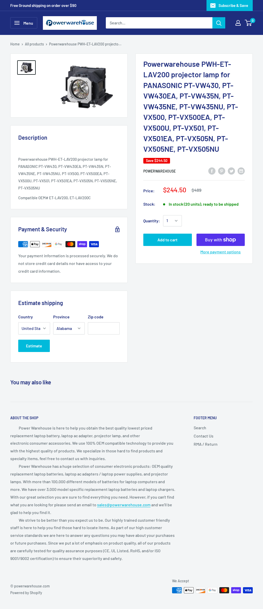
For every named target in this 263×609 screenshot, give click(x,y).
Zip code (96, 316)
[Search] (218, 22)
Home (15, 44)
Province (61, 316)
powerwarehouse (159, 171)
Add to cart (167, 239)
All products (34, 44)
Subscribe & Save (233, 5)
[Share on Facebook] (211, 171)
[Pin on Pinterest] (221, 171)
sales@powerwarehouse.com (124, 504)
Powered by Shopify (26, 593)
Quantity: (151, 220)
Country (25, 316)
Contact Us (203, 435)
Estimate (34, 345)
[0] (248, 23)
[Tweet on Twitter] (231, 171)
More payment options (220, 251)
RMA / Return (206, 444)
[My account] (238, 23)
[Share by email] (241, 171)
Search (200, 427)
